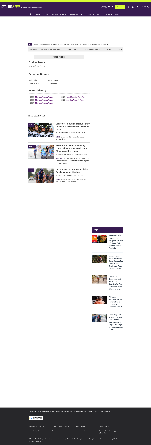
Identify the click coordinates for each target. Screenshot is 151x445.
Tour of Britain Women (92, 49)
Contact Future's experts (60, 426)
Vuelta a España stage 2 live (51, 49)
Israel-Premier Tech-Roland (77, 97)
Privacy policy (80, 426)
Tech (83, 14)
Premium (74, 14)
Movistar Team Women (44, 97)
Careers (54, 431)
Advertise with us (81, 431)
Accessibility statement (36, 431)
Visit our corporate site (102, 411)
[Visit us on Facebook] (99, 7)
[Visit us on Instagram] (105, 7)
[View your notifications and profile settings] (138, 7)
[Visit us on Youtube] (109, 7)
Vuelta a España (72, 49)
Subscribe (120, 7)
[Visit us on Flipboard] (112, 7)
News (37, 14)
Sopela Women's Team (75, 100)
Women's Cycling (59, 14)
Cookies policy (104, 426)
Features (108, 14)
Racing (46, 14)
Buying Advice (94, 14)
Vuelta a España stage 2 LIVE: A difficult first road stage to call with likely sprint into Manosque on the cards (70, 44)
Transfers (109, 49)
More (117, 14)
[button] (145, 7)
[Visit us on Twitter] (102, 7)
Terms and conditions (36, 426)
